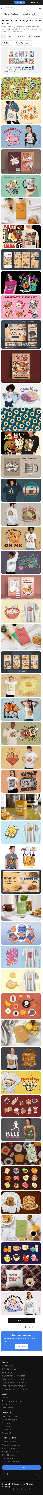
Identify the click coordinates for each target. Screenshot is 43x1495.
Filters (8, 43)
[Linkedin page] (29, 1489)
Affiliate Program (9, 1419)
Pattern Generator (10, 1461)
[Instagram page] (13, 1489)
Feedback (6, 1433)
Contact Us (7, 1429)
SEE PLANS (21, 1346)
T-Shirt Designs (9, 1369)
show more (8, 71)
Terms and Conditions (12, 1401)
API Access (7, 1426)
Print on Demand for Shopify (15, 1389)
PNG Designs (7, 1372)
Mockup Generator (10, 1448)
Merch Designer (9, 1441)
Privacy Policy (8, 1404)
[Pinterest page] (21, 1489)
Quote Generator (10, 1458)
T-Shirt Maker (8, 1455)
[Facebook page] (17, 1489)
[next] (25, 1327)
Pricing (5, 1397)
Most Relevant (22, 43)
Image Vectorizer (10, 1451)
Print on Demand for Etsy (13, 1385)
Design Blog (7, 1365)
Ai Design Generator (11, 1445)
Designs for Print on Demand (15, 1382)
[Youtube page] (25, 1489)
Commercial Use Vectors (13, 1379)
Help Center (7, 1407)
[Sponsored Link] (21, 57)
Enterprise (6, 1423)
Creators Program (10, 1416)
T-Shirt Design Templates (13, 1375)
